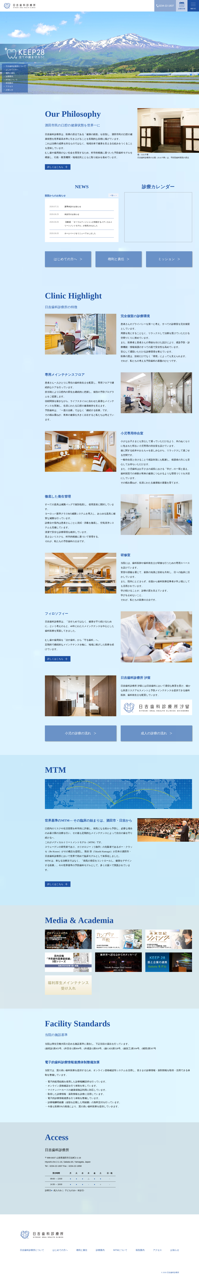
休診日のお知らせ (71, 214)
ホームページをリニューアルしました (80, 233)
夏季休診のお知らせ (72, 207)
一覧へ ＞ (113, 195)
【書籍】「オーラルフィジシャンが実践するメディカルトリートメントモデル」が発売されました (88, 224)
